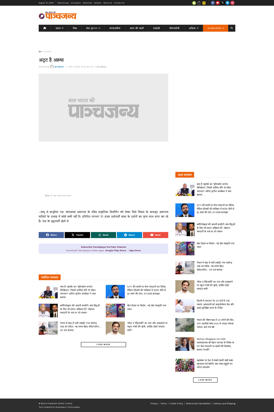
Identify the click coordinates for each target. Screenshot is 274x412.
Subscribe (214, 28)
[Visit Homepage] (58, 15)
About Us (107, 3)
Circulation (76, 3)
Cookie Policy (176, 403)
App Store (135, 250)
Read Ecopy (63, 3)
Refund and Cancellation (198, 403)
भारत (58, 28)
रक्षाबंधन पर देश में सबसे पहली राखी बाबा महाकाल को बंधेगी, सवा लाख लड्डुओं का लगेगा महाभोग (215, 364)
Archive (47, 51)
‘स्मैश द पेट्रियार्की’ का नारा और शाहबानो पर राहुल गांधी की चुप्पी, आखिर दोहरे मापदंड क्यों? (147, 326)
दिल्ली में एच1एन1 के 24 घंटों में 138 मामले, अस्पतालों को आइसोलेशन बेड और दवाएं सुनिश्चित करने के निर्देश (215, 304)
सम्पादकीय (114, 28)
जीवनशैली (174, 28)
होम (40, 51)
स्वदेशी (156, 28)
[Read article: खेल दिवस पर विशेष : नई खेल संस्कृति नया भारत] (115, 310)
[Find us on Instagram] (232, 3)
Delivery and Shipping (224, 403)
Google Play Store (115, 250)
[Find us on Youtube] (218, 3)
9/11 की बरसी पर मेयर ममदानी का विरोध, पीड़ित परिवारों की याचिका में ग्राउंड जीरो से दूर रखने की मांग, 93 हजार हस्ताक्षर (146, 290)
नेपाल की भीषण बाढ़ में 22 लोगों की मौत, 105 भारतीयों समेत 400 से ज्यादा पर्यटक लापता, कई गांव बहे (215, 323)
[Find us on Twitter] (223, 3)
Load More (103, 344)
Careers (97, 3)
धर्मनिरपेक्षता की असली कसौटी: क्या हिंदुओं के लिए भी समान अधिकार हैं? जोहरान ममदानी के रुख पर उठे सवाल (80, 309)
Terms (163, 403)
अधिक (192, 28)
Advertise (87, 3)
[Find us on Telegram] (227, 3)
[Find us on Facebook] (213, 3)
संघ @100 (92, 28)
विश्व (75, 28)
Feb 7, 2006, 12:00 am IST (81, 67)
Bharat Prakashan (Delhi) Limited (56, 403)
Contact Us (119, 3)
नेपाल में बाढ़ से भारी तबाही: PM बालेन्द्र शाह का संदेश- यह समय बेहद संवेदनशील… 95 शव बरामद (80, 326)
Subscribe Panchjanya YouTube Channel (103, 247)
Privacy (153, 403)
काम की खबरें (137, 28)
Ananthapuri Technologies (67, 407)
